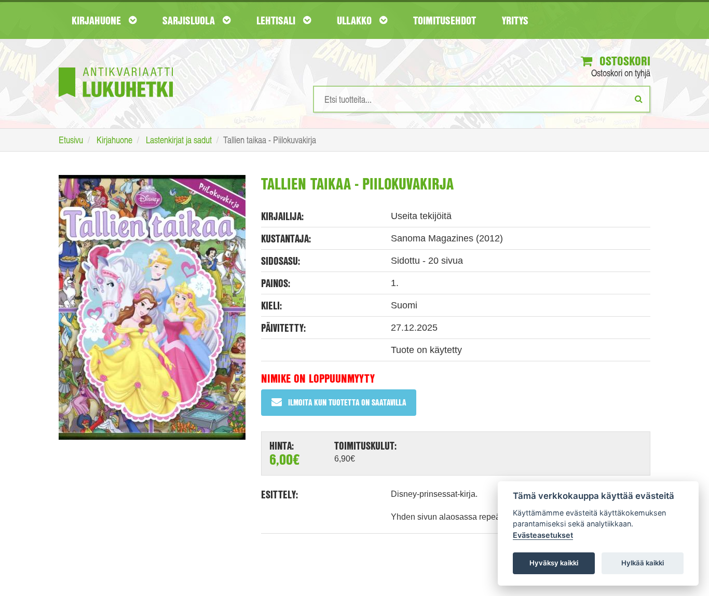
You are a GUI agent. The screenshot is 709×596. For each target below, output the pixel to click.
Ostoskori (623, 61)
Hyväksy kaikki (553, 563)
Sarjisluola (189, 20)
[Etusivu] (116, 67)
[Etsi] (639, 98)
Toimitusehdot (444, 20)
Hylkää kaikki (642, 563)
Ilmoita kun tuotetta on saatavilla (347, 402)
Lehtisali (277, 20)
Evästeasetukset (543, 535)
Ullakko (355, 20)
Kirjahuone (98, 20)
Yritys (515, 20)
